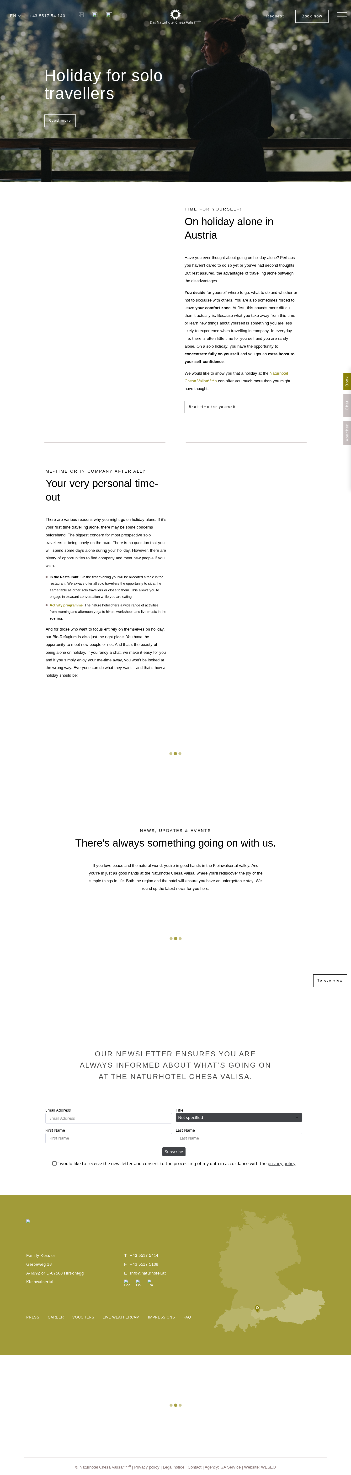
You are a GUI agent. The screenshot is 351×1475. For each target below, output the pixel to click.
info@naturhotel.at (148, 1273)
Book (347, 381)
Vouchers (83, 1317)
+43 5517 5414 (144, 1255)
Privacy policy (147, 1467)
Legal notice (173, 1467)
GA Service (230, 1467)
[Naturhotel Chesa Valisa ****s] (175, 16)
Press (32, 1317)
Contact (195, 1467)
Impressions (161, 1317)
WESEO (268, 1467)
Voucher (347, 433)
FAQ (187, 1317)
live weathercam (121, 1317)
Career (56, 1317)
